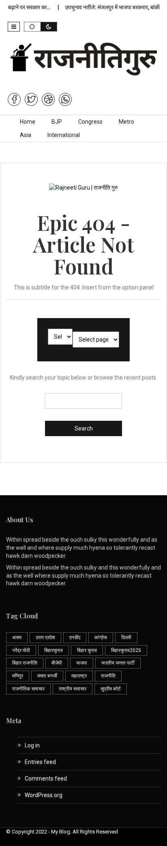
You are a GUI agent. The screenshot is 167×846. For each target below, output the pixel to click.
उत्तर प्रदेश (45, 637)
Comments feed (46, 778)
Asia (25, 135)
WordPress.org (43, 795)
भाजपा (81, 663)
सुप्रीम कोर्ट (111, 689)
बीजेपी (56, 663)
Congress (90, 121)
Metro (126, 121)
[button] (14, 27)
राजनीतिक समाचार (28, 689)
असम (16, 637)
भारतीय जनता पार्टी (118, 663)
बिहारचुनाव (53, 650)
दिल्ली (126, 637)
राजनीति (108, 676)
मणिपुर (17, 676)
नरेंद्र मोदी (21, 650)
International (63, 135)
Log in (32, 745)
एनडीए (74, 637)
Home (27, 121)
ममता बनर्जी (47, 676)
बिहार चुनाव (87, 650)
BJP (56, 121)
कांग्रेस (100, 637)
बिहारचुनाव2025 (126, 650)
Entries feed (40, 762)
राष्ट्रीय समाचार (72, 689)
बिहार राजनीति (24, 663)
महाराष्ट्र (79, 676)
